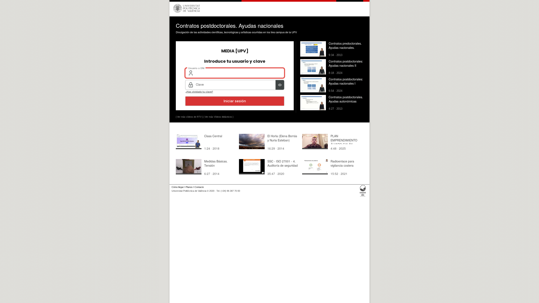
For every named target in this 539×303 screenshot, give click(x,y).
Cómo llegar (178, 187)
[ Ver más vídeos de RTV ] (189, 117)
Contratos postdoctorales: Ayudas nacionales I (346, 81)
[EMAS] (362, 196)
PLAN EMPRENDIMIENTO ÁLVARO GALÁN (344, 140)
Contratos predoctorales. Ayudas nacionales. (345, 45)
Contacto (199, 187)
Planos (189, 187)
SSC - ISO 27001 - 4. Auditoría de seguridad (282, 163)
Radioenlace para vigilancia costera (342, 163)
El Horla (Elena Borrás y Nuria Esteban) (282, 138)
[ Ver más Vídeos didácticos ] (218, 117)
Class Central (213, 136)
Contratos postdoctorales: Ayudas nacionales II (346, 63)
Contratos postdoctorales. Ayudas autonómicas (346, 99)
